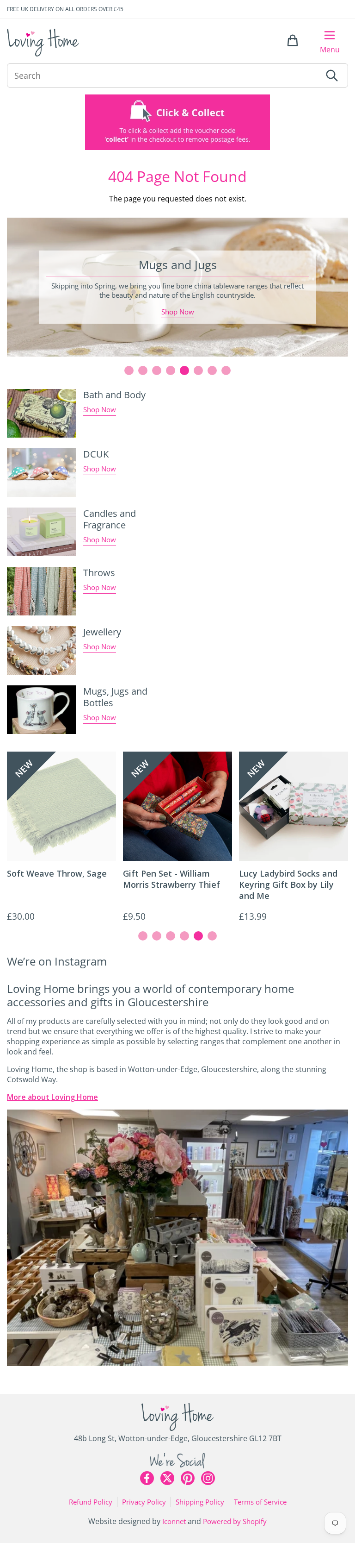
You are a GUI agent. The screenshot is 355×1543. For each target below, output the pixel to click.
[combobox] (164, 75)
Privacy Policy (144, 1501)
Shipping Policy (200, 1501)
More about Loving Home (52, 1097)
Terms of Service (260, 1501)
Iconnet (174, 1521)
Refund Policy (90, 1501)
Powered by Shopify (235, 1521)
